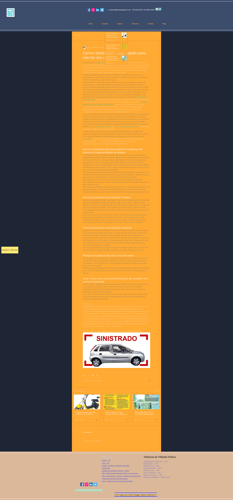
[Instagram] (93, 10)
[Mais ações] (149, 48)
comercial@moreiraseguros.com (119, 10)
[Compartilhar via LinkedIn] (92, 375)
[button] (11, 12)
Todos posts (77, 35)
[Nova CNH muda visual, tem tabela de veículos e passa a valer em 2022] (146, 402)
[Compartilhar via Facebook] (84, 375)
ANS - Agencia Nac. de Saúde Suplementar (117, 481)
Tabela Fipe (106, 468)
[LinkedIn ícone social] (97, 10)
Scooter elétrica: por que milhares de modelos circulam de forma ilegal (85, 413)
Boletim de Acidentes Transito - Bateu (115, 471)
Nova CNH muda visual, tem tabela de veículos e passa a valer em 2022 (144, 413)
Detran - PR (106, 460)
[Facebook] (88, 10)
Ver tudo (156, 391)
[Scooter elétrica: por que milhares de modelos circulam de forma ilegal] (87, 402)
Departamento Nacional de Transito (115, 479)
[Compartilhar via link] (97, 375)
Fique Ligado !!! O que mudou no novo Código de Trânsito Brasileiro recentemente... (116, 413)
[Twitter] (102, 10)
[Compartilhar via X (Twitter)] (88, 375)
